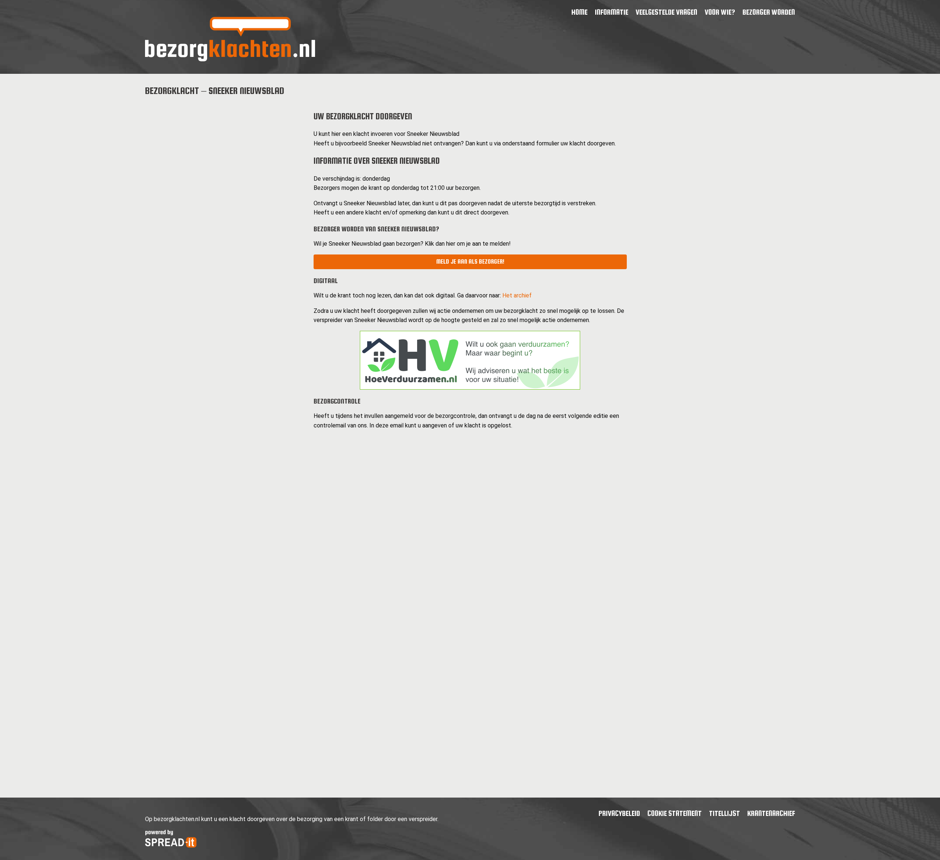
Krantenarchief (771, 813)
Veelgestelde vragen (666, 12)
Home (579, 12)
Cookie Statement (674, 813)
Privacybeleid (619, 813)
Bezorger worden (768, 12)
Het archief (517, 295)
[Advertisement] (223, 155)
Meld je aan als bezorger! (470, 261)
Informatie (611, 12)
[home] (230, 59)
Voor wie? (720, 12)
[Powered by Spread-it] (170, 845)
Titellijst (724, 813)
